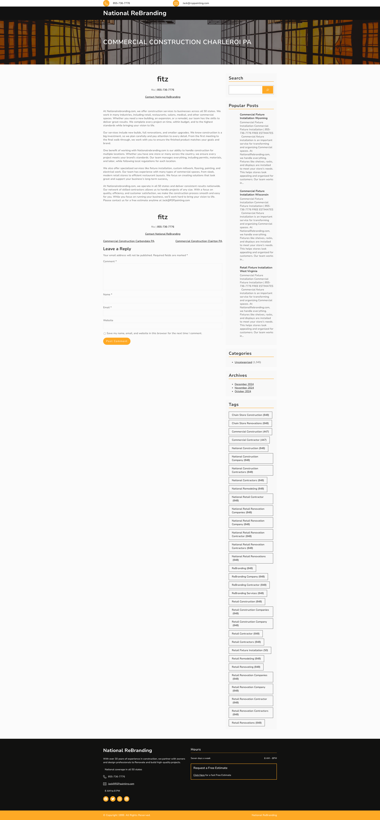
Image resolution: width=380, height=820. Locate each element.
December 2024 (244, 384)
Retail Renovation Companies (249, 677)
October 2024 (243, 391)
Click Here (199, 775)
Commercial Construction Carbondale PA (128, 241)
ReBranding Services (248, 593)
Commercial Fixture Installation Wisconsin (254, 192)
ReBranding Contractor (249, 585)
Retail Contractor (246, 633)
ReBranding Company (248, 576)
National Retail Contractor (248, 498)
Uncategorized (243, 362)
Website (108, 320)
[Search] (267, 90)
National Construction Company (245, 458)
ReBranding (242, 568)
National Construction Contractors (245, 470)
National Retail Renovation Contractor (248, 534)
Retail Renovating (246, 667)
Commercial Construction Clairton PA (198, 241)
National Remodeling (248, 488)
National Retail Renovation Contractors (248, 546)
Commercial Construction (250, 431)
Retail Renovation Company (248, 688)
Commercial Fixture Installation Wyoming (253, 116)
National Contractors (248, 480)
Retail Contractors (246, 642)
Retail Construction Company (249, 623)
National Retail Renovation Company (248, 522)
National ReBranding (134, 13)
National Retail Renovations (249, 558)
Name (107, 294)
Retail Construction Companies (250, 611)
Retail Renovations (247, 722)
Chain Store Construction (250, 415)
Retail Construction (247, 601)
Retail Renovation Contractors (250, 712)
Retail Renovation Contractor (249, 700)
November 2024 (244, 388)
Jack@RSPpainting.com (121, 783)
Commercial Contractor (249, 440)
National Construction (248, 448)
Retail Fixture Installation (250, 650)
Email (107, 307)
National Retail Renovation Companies (248, 510)
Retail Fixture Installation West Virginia (256, 269)
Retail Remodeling (246, 658)
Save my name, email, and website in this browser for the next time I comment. (154, 333)
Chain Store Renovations (250, 423)
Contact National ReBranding (162, 97)
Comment (110, 261)
